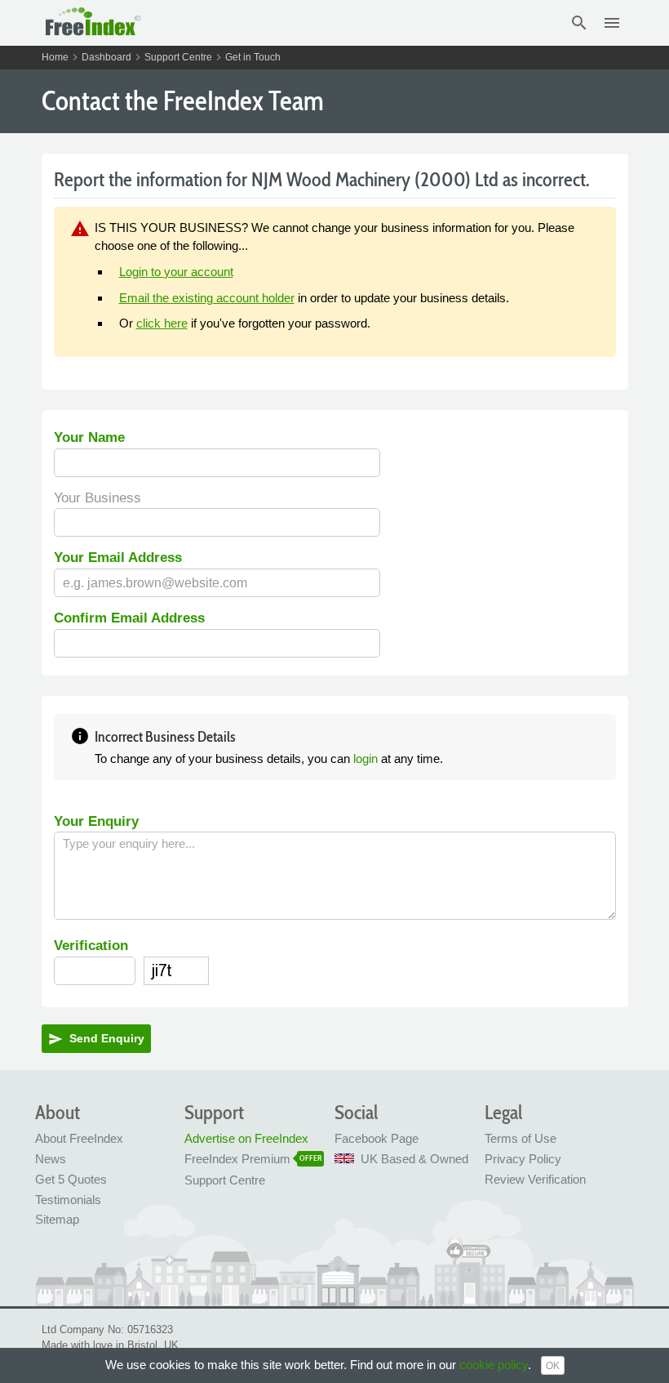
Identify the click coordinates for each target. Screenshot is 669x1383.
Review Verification (535, 1179)
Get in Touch (253, 57)
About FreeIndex (79, 1138)
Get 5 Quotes (71, 1179)
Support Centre (178, 57)
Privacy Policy (523, 1159)
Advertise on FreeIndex (246, 1138)
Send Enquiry (96, 1039)
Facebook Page (376, 1138)
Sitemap (57, 1219)
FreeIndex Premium (237, 1159)
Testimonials (68, 1200)
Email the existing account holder (207, 298)
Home (55, 57)
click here (162, 323)
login (365, 758)
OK (553, 1366)
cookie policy (493, 1365)
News (50, 1159)
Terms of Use (520, 1138)
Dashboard (106, 57)
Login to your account (176, 272)
